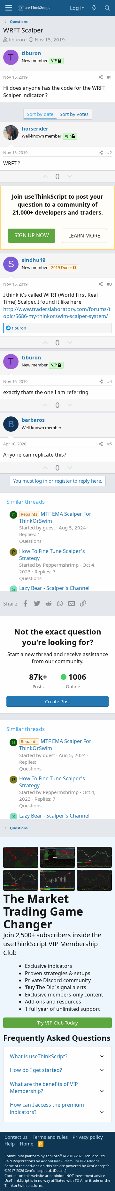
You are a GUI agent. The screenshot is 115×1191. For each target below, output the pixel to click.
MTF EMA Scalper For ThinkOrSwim (55, 517)
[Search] (107, 8)
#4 (109, 381)
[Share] (101, 77)
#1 (109, 77)
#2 (109, 152)
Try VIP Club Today (57, 1022)
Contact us (15, 1137)
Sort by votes (74, 114)
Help (9, 1143)
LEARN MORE (84, 235)
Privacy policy (88, 1137)
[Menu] (8, 8)
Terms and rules (50, 1137)
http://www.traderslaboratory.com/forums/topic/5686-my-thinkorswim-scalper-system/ (57, 313)
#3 (109, 284)
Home (26, 1143)
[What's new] (94, 8)
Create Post (57, 701)
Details (59, 1170)
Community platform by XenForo (55, 1155)
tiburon (17, 39)
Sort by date (40, 114)
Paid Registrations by (51, 1161)
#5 (109, 444)
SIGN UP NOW (31, 235)
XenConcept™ (98, 1165)
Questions (30, 541)
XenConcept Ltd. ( (39, 1170)
